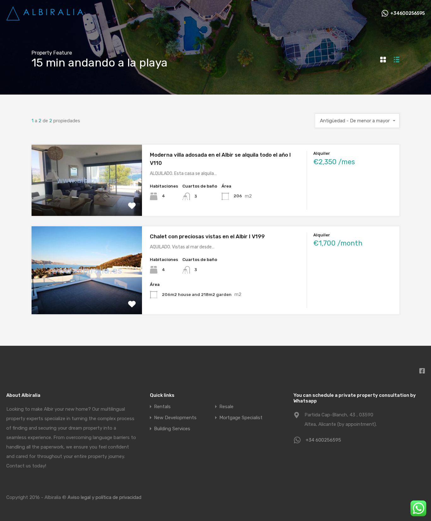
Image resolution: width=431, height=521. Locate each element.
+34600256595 (407, 13)
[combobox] (357, 120)
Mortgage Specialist (241, 417)
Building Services (172, 428)
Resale (226, 406)
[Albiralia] (45, 18)
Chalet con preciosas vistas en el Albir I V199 (207, 236)
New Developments (175, 417)
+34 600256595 (323, 440)
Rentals (162, 406)
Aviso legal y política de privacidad (104, 497)
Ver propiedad (86, 201)
